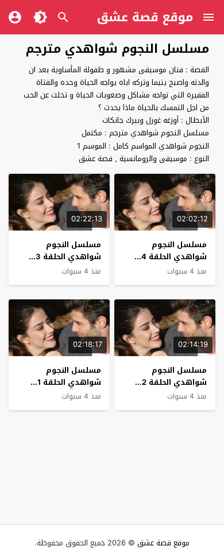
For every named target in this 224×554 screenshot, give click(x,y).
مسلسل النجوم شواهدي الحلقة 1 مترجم (69, 382)
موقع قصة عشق (145, 17)
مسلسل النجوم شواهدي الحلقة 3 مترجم (68, 256)
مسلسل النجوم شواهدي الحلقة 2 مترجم (174, 382)
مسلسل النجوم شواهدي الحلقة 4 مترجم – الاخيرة (174, 256)
